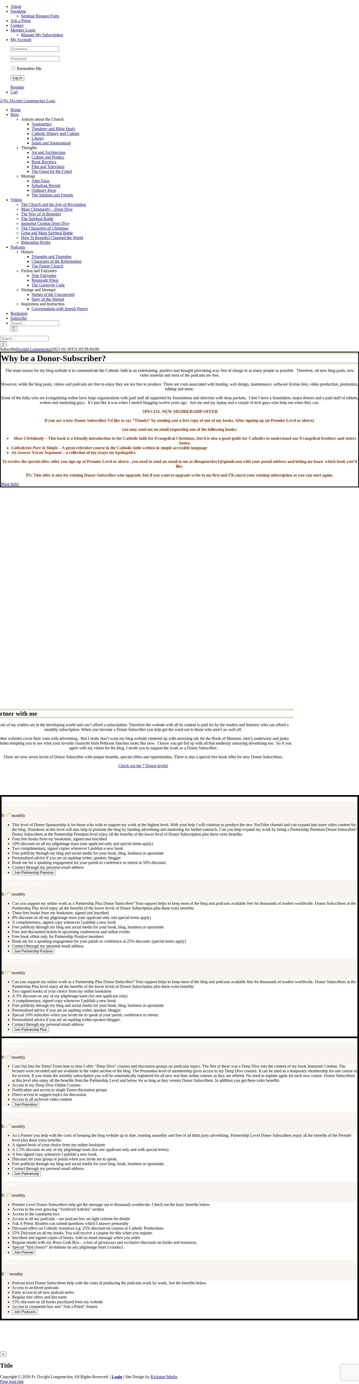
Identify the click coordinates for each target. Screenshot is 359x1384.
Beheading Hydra (35, 242)
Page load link (12, 1381)
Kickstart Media (164, 1377)
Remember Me (29, 68)
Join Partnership (26, 1174)
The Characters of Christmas (44, 228)
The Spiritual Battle (37, 218)
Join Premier (23, 1252)
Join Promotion (25, 1105)
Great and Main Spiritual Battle (47, 233)
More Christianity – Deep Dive (47, 209)
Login (117, 1377)
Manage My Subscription (174, 1344)
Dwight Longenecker (34, 349)
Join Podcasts (25, 1312)
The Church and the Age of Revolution (53, 204)
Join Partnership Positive (33, 951)
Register (17, 87)
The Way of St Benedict (41, 214)
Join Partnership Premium (34, 873)
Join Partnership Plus (30, 1030)
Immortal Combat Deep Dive (45, 223)
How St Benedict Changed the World (52, 237)
